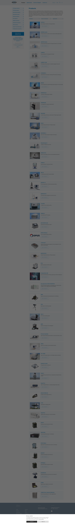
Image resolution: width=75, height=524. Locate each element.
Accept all (31, 521)
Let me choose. (41, 519)
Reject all (43, 521)
